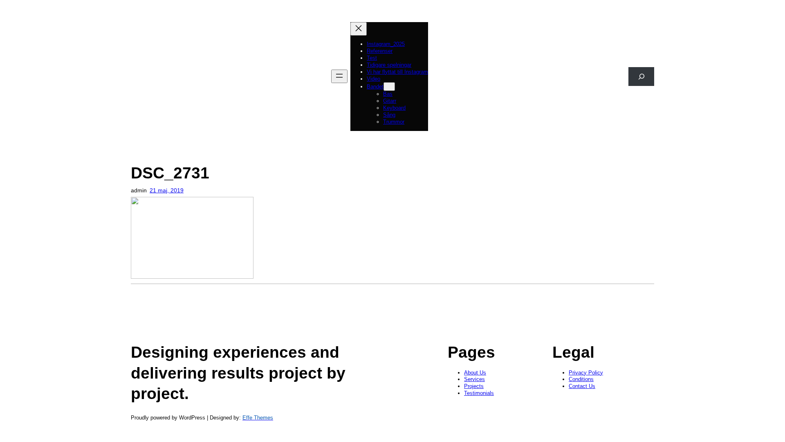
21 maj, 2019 (167, 190)
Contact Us (582, 386)
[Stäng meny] (358, 29)
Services (474, 379)
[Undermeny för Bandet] (389, 86)
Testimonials (479, 393)
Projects (474, 386)
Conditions (581, 379)
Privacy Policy (586, 373)
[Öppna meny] (339, 76)
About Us (475, 373)
